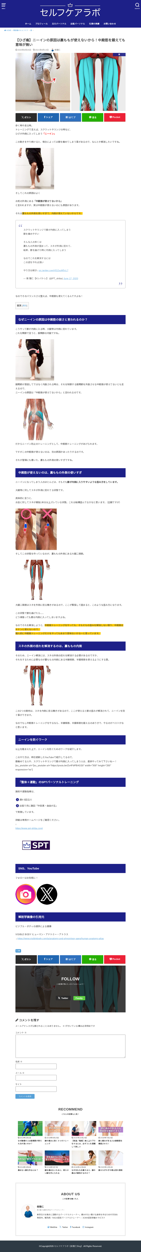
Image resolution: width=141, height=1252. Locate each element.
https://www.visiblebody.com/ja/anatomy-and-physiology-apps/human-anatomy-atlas (61, 938)
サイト (18, 1084)
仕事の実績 (94, 24)
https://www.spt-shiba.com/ (29, 828)
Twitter (64, 998)
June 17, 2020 (70, 278)
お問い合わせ (110, 24)
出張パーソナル (77, 24)
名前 (18, 1062)
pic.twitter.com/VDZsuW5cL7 (53, 270)
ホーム (28, 24)
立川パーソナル (59, 24)
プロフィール (41, 24)
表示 (25, 306)
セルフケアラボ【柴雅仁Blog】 (68, 1246)
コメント (21, 1033)
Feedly (79, 998)
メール (20, 1073)
